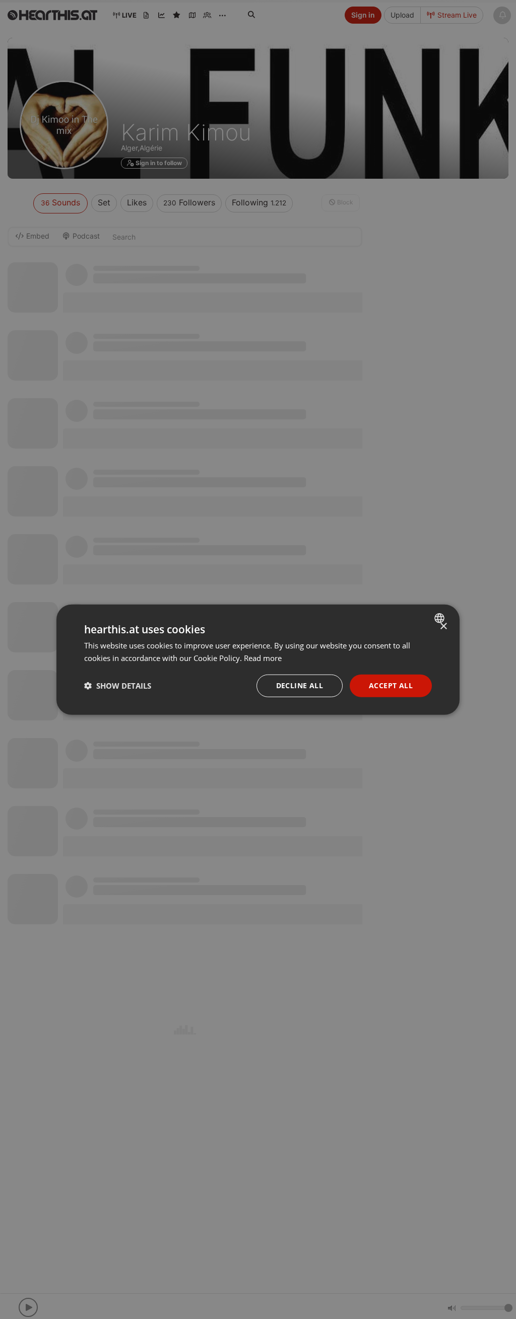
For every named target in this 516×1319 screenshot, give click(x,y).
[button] (117, 685)
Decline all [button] (299, 685)
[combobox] (440, 618)
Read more (263, 658)
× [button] (443, 626)
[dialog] (258, 660)
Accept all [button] (391, 685)
